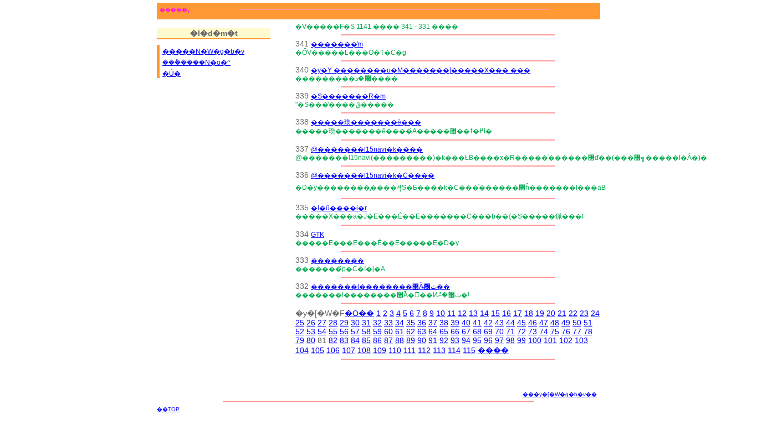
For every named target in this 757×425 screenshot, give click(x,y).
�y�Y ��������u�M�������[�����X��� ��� (420, 70)
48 (554, 322)
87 (388, 340)
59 (377, 331)
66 (455, 331)
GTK (317, 234)
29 (344, 322)
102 (565, 340)
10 (440, 313)
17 (517, 313)
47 (543, 322)
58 (366, 331)
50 (576, 322)
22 (573, 313)
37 (432, 322)
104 (302, 350)
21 (561, 313)
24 (595, 313)
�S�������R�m (348, 96)
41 (477, 322)
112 (424, 350)
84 (355, 340)
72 (521, 331)
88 (399, 340)
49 (565, 322)
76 (565, 331)
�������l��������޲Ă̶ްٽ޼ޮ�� (380, 286)
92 (443, 340)
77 (576, 331)
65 (443, 331)
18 (528, 313)
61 (399, 331)
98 (510, 340)
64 (432, 331)
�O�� (359, 313)
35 (410, 322)
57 (355, 331)
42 (488, 322)
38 (443, 322)
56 (344, 331)
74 (543, 331)
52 (299, 331)
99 (521, 340)
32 (377, 322)
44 (510, 322)
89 (410, 340)
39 (455, 322)
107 (348, 350)
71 (510, 331)
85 (366, 340)
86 (377, 340)
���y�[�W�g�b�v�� (560, 394)
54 (322, 331)
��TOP (168, 409)
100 (534, 340)
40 (466, 322)
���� (493, 350)
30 (355, 322)
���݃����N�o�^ (196, 62)
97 (499, 340)
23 (584, 313)
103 (581, 340)
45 (521, 322)
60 (388, 331)
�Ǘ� (171, 73)
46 (532, 322)
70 (499, 331)
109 (379, 350)
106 (333, 350)
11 (451, 313)
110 (394, 350)
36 (421, 322)
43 (499, 322)
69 (488, 331)
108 (364, 350)
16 (506, 313)
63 (421, 331)
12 (462, 313)
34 (399, 322)
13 (473, 313)
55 (333, 331)
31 (366, 322)
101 (550, 340)
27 (322, 322)
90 (421, 340)
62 (410, 331)
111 (409, 350)
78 (588, 331)
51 (588, 322)
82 (333, 340)
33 (388, 322)
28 (333, 322)
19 (539, 313)
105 (317, 350)
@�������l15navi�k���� (367, 149)
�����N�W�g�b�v (203, 51)
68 (477, 331)
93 (455, 340)
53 (310, 331)
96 (488, 340)
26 (310, 322)
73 (532, 331)
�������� (337, 260)
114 (454, 350)
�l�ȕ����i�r (339, 207)
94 (466, 340)
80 (310, 340)
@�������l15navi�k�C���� (372, 175)
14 (484, 313)
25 (299, 322)
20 (550, 313)
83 (344, 340)
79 (299, 340)
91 (432, 340)
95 (477, 340)
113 (439, 350)
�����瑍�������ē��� (366, 122)
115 (469, 350)
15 (495, 313)
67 (466, 331)
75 (554, 331)
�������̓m (337, 44)
